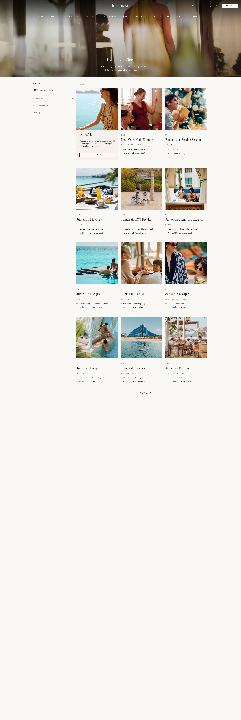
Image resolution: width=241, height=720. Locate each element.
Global (79, 225)
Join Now (97, 155)
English (190, 6)
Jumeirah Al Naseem (85, 373)
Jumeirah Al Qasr (129, 299)
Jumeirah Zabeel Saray (131, 145)
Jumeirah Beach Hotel (131, 373)
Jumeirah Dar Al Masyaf (176, 299)
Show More (145, 393)
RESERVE (229, 6)
